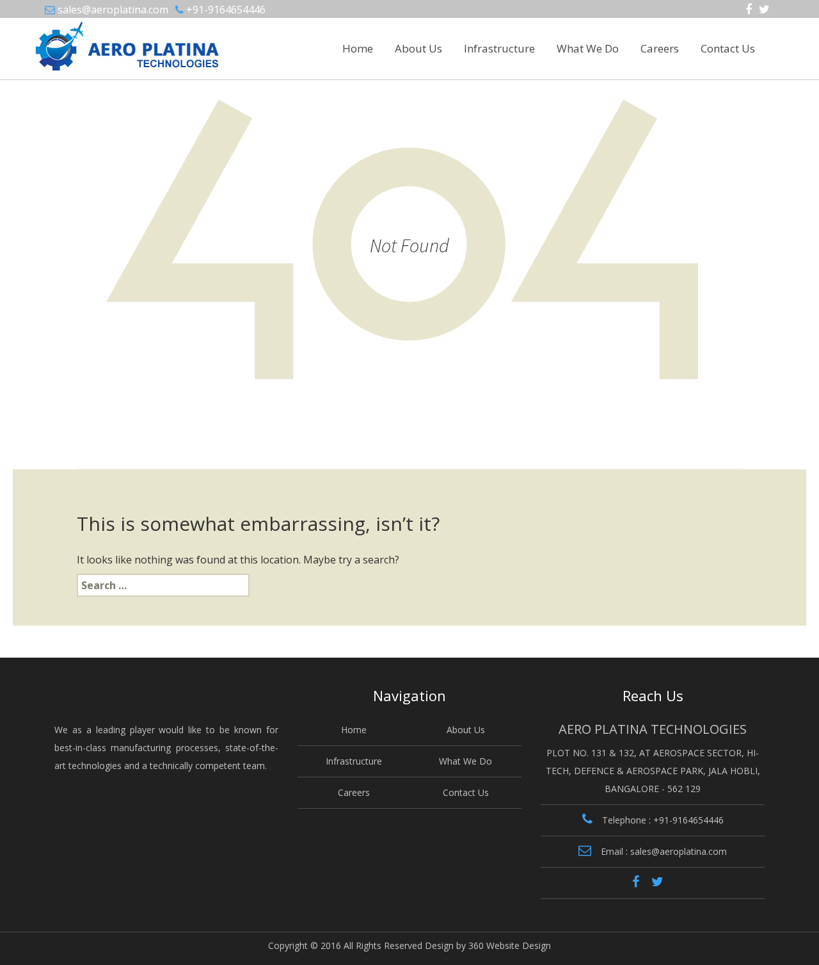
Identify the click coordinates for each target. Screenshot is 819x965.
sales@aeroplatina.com (113, 10)
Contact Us (728, 48)
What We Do (588, 48)
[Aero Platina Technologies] (93, 41)
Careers (659, 48)
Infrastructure (499, 48)
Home (357, 48)
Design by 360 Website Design (488, 945)
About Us (418, 48)
